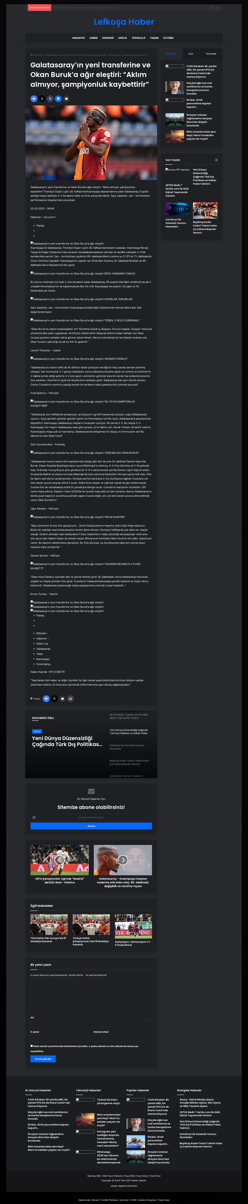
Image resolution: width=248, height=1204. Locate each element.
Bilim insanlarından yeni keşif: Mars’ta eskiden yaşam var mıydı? (201, 135)
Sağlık (122, 37)
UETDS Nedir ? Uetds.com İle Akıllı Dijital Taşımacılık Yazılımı (177, 190)
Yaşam (154, 37)
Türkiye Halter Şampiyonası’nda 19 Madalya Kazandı (91, 941)
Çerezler (124, 1200)
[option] (91, 744)
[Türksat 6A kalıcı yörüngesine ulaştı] (85, 1104)
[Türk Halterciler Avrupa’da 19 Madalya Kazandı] (49, 924)
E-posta (36, 1031)
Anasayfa (78, 37)
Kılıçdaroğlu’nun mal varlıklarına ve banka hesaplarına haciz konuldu (199, 88)
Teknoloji (138, 37)
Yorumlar (211, 53)
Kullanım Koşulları (147, 1200)
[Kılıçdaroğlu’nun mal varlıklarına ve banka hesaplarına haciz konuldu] (175, 87)
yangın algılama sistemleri (124, 1185)
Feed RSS (129, 1176)
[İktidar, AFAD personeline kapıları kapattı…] (175, 104)
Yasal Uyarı (164, 1200)
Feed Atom (142, 1176)
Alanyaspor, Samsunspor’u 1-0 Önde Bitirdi (133, 943)
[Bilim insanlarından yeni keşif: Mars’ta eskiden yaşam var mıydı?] (175, 136)
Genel (37, 731)
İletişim (168, 37)
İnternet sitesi (101, 1031)
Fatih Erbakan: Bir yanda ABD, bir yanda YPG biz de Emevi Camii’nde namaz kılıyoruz (201, 72)
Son (190, 53)
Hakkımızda (84, 1200)
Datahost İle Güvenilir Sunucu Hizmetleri (59, 741)
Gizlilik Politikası (109, 1200)
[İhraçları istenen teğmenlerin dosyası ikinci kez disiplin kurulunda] (175, 119)
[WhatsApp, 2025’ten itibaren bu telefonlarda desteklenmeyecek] (85, 1156)
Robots (118, 1176)
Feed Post (155, 1176)
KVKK (133, 1200)
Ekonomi (108, 37)
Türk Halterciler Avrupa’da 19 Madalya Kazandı (48, 939)
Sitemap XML (94, 1176)
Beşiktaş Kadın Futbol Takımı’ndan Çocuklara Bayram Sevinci (205, 227)
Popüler (171, 53)
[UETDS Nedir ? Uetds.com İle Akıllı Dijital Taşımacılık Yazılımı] (178, 175)
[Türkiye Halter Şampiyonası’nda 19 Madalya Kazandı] (91, 924)
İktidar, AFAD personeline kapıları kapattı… (199, 103)
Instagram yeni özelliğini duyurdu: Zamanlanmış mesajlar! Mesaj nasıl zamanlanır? (108, 1138)
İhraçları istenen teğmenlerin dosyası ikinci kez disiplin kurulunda (199, 120)
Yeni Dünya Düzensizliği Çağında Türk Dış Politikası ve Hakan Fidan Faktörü (92, 7)
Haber (94, 37)
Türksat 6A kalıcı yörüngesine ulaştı (108, 1101)
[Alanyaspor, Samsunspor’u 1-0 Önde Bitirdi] (133, 926)
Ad (33, 1017)
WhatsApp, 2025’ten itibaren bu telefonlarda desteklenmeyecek (108, 1157)
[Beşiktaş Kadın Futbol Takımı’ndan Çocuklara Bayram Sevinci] (205, 211)
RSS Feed (108, 1176)
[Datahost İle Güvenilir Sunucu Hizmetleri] (178, 209)
